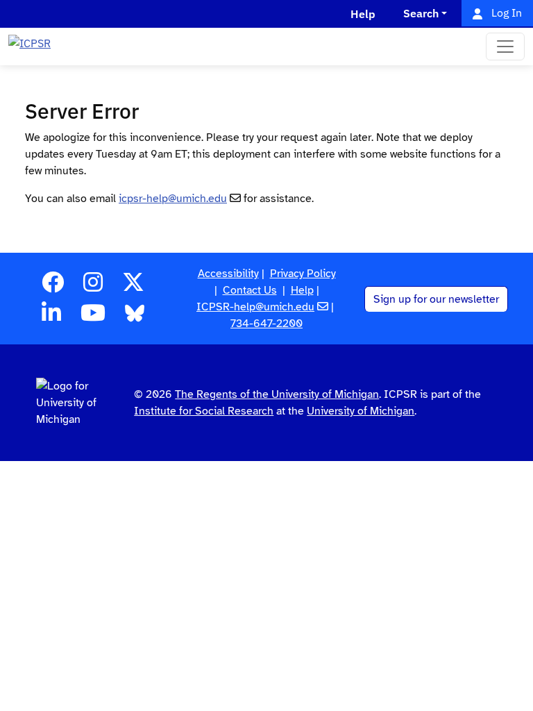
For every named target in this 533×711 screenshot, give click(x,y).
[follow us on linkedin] (51, 317)
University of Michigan (360, 411)
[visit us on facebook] (52, 287)
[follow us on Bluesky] (135, 317)
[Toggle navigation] (505, 46)
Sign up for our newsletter (436, 299)
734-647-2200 (266, 324)
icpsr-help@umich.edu (173, 199)
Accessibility (228, 274)
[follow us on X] (133, 287)
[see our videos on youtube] (93, 317)
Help (302, 290)
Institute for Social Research (203, 411)
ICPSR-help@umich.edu (255, 307)
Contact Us (250, 290)
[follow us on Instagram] (93, 287)
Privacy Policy (303, 274)
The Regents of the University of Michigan (277, 394)
